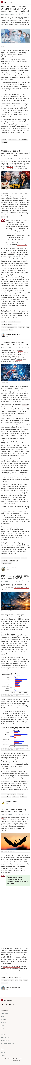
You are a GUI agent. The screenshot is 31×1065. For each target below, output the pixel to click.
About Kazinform (5, 1037)
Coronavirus (4, 142)
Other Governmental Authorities (9, 327)
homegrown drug (20, 549)
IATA (2, 657)
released (18, 213)
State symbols (5, 1040)
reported (20, 350)
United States (8, 161)
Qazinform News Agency (14, 168)
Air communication (6, 796)
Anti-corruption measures (7, 1043)
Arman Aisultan (11, 567)
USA (15, 324)
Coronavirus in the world (14, 139)
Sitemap (3, 1052)
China (8, 762)
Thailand (4, 977)
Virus (27, 327)
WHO (8, 969)
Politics (3, 1016)
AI (17, 560)
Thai (2, 817)
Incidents (3, 1029)
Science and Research (7, 324)
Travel (7, 794)
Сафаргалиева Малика (13, 987)
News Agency (15, 966)
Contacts (3, 1055)
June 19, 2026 (22, 244)
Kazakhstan (4, 1013)
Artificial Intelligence (6, 563)
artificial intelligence (11, 393)
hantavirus (24, 969)
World (2, 1025)
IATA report (16, 615)
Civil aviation (15, 796)
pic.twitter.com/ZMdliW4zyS (15, 239)
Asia (21, 980)
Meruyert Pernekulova (13, 334)
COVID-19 (4, 139)
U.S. (22, 299)
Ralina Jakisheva (11, 801)
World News (25, 139)
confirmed (13, 969)
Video (10, 329)
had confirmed (20, 313)
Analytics (3, 1022)
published (25, 405)
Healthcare (12, 560)
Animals (26, 980)
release (14, 248)
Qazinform (19, 359)
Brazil (15, 762)
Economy (3, 1019)
